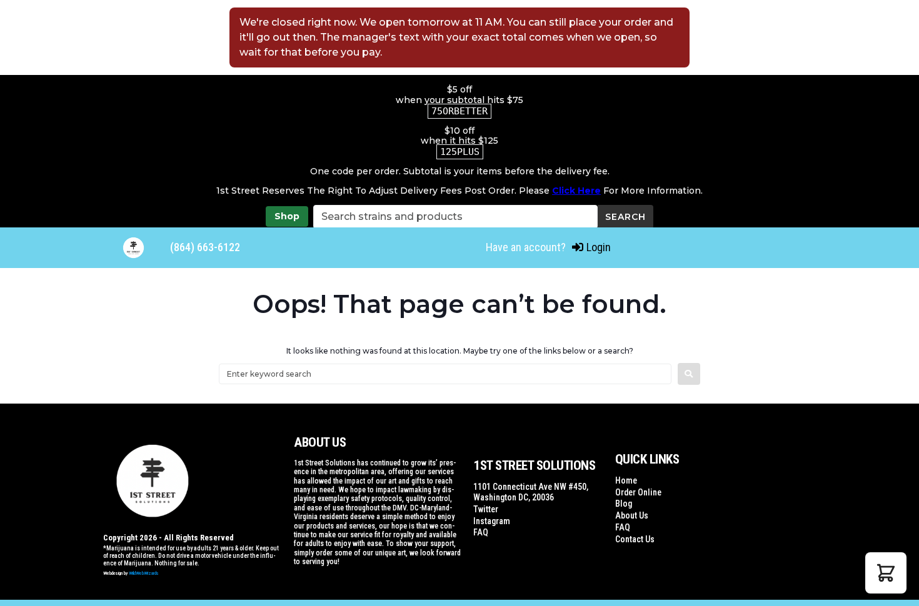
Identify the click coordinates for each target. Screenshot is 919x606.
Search (625, 216)
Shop (286, 216)
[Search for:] (445, 374)
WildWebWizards (144, 573)
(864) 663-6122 (205, 247)
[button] (885, 573)
